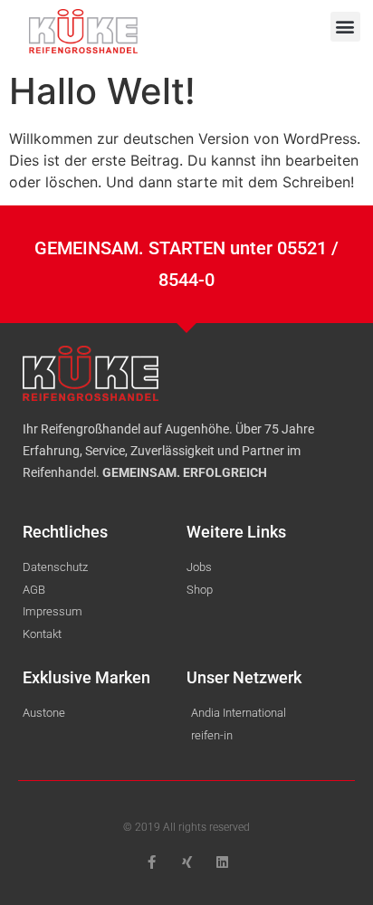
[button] (345, 27)
